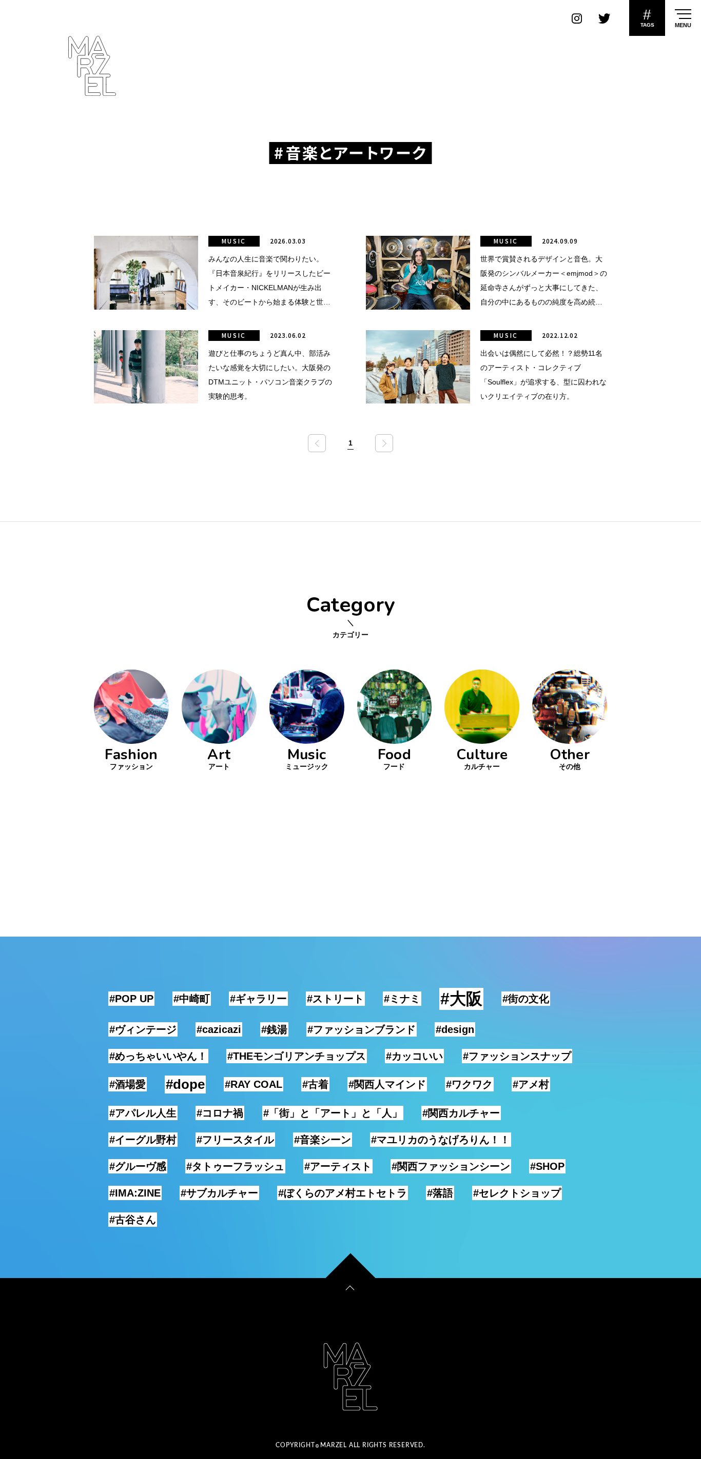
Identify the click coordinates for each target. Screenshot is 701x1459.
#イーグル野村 (143, 1139)
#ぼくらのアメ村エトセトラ (342, 1193)
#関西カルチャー (461, 1113)
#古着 (315, 1084)
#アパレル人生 (143, 1113)
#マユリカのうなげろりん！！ (440, 1139)
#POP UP (131, 998)
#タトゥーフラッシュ (235, 1166)
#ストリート (335, 998)
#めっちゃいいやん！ (158, 1056)
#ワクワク (469, 1084)
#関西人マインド (387, 1084)
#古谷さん (132, 1219)
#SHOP (547, 1166)
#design (455, 1029)
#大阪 (461, 998)
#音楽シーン (322, 1139)
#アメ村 (531, 1084)
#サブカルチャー (219, 1193)
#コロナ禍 (220, 1113)
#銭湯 (274, 1029)
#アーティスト (338, 1166)
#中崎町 (191, 998)
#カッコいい (414, 1056)
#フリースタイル (235, 1139)
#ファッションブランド (361, 1029)
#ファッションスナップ (517, 1056)
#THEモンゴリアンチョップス (296, 1056)
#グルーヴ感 (137, 1166)
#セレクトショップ (517, 1193)
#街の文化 (525, 998)
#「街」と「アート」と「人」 (332, 1113)
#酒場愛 (127, 1084)
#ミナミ (402, 998)
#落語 (440, 1193)
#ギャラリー (258, 998)
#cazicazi (219, 1029)
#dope (185, 1084)
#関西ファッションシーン (451, 1166)
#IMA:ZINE (135, 1193)
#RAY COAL (253, 1084)
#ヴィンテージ (143, 1029)
